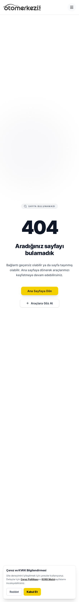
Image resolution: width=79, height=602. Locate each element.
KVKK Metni (48, 579)
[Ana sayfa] (22, 7)
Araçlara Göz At (42, 303)
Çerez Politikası (29, 579)
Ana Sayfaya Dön (39, 291)
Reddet (14, 591)
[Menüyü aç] (71, 7)
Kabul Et (32, 591)
